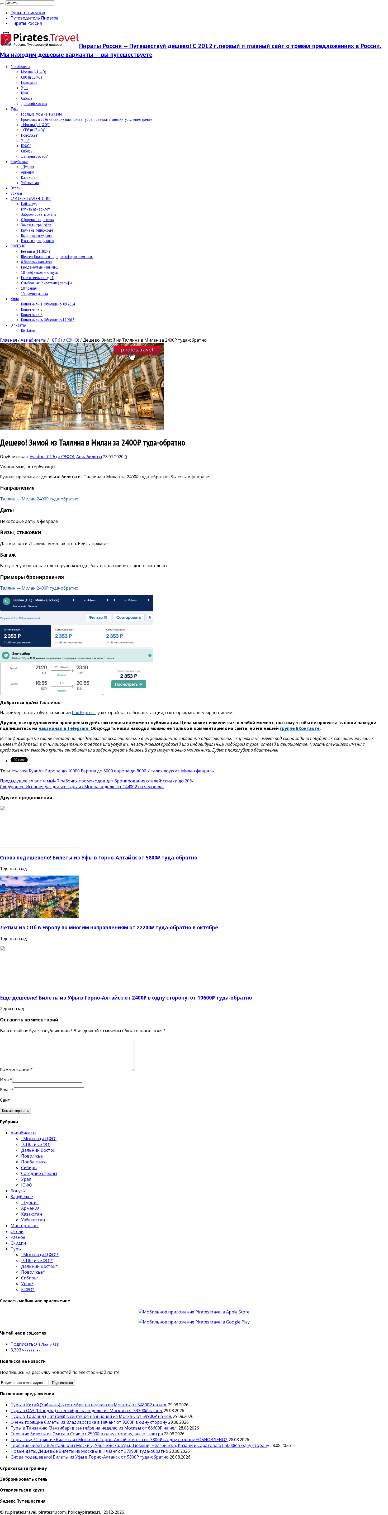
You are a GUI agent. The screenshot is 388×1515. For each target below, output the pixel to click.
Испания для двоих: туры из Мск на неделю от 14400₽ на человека (82, 787)
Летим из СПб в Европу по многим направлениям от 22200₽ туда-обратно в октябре (109, 927)
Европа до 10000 (62, 771)
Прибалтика (33, 1162)
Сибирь (26, 98)
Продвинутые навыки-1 (39, 267)
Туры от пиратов (28, 12)
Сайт (5, 1100)
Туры (14, 108)
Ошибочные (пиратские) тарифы (46, 282)
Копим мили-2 (31, 309)
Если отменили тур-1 (37, 277)
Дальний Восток (34, 103)
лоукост (172, 771)
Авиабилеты (20, 66)
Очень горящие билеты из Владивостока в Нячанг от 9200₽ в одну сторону (89, 1422)
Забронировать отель (38, 214)
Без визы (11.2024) (35, 251)
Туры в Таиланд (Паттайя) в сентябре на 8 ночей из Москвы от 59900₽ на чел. (91, 1416)
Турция (27, 166)
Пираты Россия (26, 23)
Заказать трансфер (36, 224)
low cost (20, 771)
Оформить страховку (37, 219)
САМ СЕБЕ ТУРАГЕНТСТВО (31, 198)
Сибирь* (27, 151)
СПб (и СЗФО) (31, 77)
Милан (188, 771)
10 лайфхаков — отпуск (39, 272)
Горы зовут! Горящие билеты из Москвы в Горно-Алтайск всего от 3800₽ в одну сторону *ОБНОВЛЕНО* (119, 1439)
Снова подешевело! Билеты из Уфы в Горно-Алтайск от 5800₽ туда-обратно (98, 857)
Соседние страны (39, 1173)
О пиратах (19, 325)
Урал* (25, 140)
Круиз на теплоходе (37, 230)
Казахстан (29, 177)
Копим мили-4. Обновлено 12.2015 (47, 319)
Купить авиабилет (35, 209)
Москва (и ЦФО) (33, 71)
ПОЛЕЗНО (18, 245)
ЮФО (25, 92)
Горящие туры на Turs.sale (41, 114)
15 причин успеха (34, 293)
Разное (18, 1237)
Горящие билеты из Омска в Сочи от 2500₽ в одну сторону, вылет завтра (87, 1434)
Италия (155, 771)
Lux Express (84, 712)
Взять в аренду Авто (37, 240)
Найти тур (29, 203)
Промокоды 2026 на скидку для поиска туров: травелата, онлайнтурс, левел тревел (87, 119)
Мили (15, 298)
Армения (28, 172)
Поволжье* (30, 135)
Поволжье (29, 82)
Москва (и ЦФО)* (35, 124)
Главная (8, 340)
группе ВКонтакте (300, 728)
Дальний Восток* (34, 156)
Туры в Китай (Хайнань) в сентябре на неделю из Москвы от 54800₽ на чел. (89, 1405)
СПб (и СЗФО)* (33, 129)
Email (5, 1090)
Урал (24, 87)
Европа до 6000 (97, 771)
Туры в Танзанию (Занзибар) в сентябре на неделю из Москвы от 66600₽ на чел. (94, 1428)
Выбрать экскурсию (36, 235)
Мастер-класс (25, 1226)
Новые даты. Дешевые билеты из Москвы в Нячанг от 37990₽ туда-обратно (89, 1451)
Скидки (18, 1243)
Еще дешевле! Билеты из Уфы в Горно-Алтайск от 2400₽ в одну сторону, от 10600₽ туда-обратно (126, 997)
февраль (205, 771)
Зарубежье (19, 161)
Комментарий (16, 1069)
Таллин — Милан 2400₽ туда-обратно (39, 499)
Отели (15, 187)
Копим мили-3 (31, 314)
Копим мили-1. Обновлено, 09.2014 (48, 304)
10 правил (29, 288)
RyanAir (36, 771)
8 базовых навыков (36, 261)
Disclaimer (29, 330)
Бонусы (16, 193)
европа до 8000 (130, 771)
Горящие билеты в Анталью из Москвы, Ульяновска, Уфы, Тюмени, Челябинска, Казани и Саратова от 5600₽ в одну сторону (140, 1445)
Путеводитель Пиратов (35, 18)
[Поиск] (2, 4)
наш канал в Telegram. (65, 728)
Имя (4, 1079)
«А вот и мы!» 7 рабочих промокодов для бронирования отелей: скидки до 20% (96, 781)
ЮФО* (26, 145)
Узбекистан (30, 182)
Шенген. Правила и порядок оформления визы (57, 256)
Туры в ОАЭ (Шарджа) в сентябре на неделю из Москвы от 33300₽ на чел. (87, 1410)
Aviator (37, 457)
